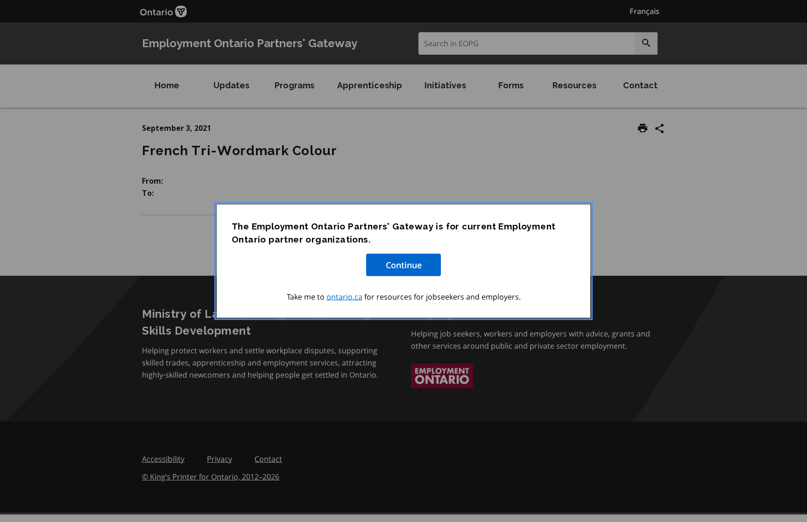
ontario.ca (344, 296)
